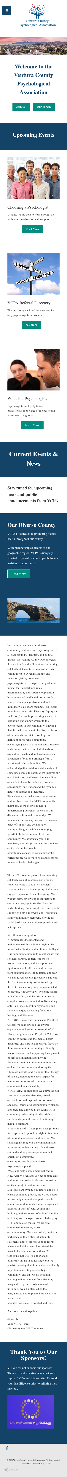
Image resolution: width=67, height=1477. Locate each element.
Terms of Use (26, 1463)
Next (64, 46)
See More (31, 325)
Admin (48, 1463)
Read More (32, 229)
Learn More (32, 425)
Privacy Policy (38, 1463)
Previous (3, 46)
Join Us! (21, 107)
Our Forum (44, 107)
